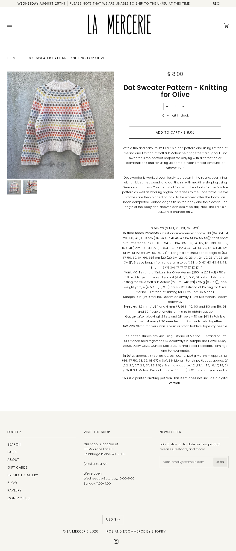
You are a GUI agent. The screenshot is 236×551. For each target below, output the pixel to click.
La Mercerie (77, 531)
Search (14, 444)
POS (110, 531)
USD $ (111, 519)
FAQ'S (12, 452)
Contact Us (18, 498)
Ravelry (14, 490)
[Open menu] (14, 25)
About (13, 459)
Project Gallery (22, 475)
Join (220, 462)
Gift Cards (17, 467)
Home (12, 58)
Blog (12, 482)
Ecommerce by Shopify (144, 531)
